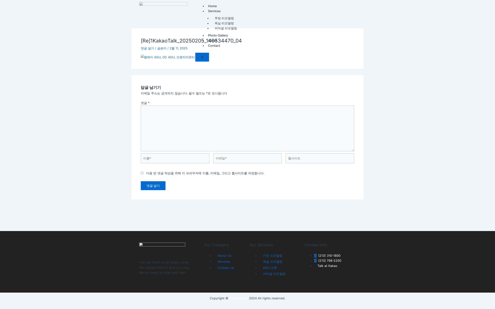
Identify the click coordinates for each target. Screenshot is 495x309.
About (212, 40)
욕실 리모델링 (224, 23)
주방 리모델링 (224, 18)
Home (212, 6)
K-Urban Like (238, 298)
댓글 (145, 103)
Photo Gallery (218, 35)
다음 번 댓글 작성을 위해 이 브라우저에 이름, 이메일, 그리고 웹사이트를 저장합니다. (205, 173)
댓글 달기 (147, 48)
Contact (214, 45)
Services (214, 11)
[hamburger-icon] (349, 8)
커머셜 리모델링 (226, 28)
